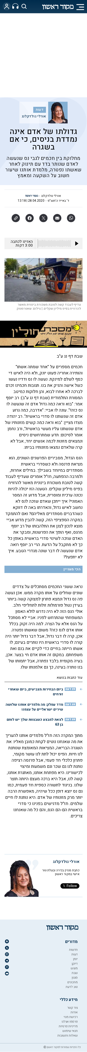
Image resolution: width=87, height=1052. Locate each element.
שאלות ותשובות (67, 1035)
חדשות (73, 949)
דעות (40, 109)
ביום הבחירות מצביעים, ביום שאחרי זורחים (35, 692)
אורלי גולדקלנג (34, 116)
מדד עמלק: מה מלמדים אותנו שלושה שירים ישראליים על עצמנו (34, 707)
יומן (75, 959)
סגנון (75, 977)
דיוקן (75, 963)
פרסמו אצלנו (70, 1021)
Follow (71, 886)
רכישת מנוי (71, 1017)
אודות (74, 1012)
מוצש (74, 968)
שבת (75, 973)
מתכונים (72, 982)
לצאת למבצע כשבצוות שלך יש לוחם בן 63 (35, 722)
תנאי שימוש (70, 1031)
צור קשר (72, 1007)
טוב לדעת (72, 987)
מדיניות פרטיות (68, 1026)
